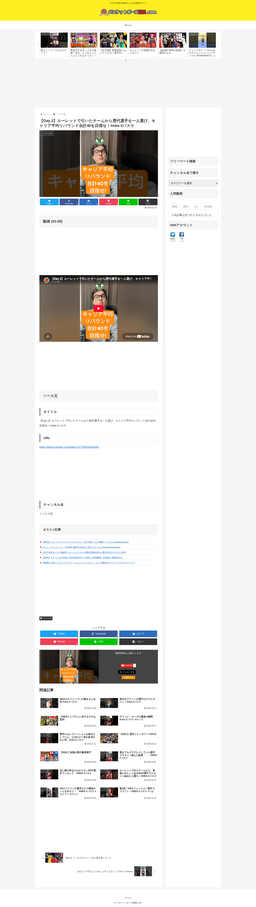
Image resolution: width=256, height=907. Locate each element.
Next (218, 44)
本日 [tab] (174, 206)
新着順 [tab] (208, 206)
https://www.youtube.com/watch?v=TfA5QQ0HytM (69, 447)
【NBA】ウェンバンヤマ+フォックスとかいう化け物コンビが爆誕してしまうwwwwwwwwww (85, 542)
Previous (37, 44)
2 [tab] (130, 60)
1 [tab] (125, 60)
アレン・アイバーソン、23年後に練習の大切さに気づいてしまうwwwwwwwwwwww (81, 547)
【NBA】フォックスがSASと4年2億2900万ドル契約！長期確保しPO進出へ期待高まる (82, 557)
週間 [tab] (185, 206)
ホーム (128, 898)
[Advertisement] (128, 82)
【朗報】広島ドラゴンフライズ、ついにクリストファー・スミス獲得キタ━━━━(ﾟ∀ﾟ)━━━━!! (88, 563)
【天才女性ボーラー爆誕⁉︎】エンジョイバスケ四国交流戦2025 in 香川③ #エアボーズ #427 (84, 552)
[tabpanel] (54, 44)
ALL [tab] (196, 206)
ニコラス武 (47, 618)
